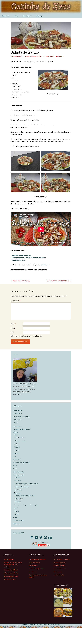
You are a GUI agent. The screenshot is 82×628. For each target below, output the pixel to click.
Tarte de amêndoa (34, 562)
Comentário (15, 301)
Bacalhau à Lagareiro (10, 579)
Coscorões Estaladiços (11, 576)
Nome (13, 324)
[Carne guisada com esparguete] (67, 602)
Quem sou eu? (27, 16)
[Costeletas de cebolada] (58, 612)
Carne (28, 56)
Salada (52, 56)
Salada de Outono (18, 260)
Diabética (15, 453)
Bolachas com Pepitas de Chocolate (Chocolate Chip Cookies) (13, 565)
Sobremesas (16, 493)
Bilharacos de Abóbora (11, 573)
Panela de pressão (18, 472)
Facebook (44, 265)
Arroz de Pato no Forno (11, 570)
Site (12, 332)
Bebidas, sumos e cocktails (21, 417)
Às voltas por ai (17, 413)
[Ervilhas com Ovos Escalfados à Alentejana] (67, 612)
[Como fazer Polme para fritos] (58, 602)
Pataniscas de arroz (59, 569)
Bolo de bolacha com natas (59, 280)
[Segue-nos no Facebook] (36, 537)
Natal (16, 508)
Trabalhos (16, 517)
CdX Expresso (17, 420)
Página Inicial (6, 16)
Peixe (16, 444)
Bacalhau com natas (20, 280)
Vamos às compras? (19, 520)
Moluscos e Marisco (21, 441)
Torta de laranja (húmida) (36, 569)
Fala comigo (39, 16)
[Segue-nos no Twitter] (41, 537)
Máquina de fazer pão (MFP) (21, 462)
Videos (16, 16)
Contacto (38, 624)
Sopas (17, 450)
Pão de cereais (58, 572)
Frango (47, 56)
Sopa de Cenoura (9, 559)
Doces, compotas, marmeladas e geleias (27, 505)
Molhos (15, 466)
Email (13, 328)
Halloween (18, 481)
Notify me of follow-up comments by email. (27, 336)
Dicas (14, 456)
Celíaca (15, 423)
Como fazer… (17, 426)
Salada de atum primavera (21, 255)
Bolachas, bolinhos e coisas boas (25, 495)
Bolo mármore (33, 566)
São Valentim (18, 490)
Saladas (39, 56)
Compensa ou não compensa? (22, 429)
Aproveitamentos (18, 410)
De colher (17, 502)
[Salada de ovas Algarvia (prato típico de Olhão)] (67, 593)
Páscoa (17, 511)
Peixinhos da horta (59, 566)
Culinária (33, 56)
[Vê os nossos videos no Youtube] (50, 537)
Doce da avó (32, 572)
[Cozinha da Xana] (41, 7)
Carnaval (17, 477)
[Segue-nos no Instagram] (32, 537)
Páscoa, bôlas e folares (22, 487)
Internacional (16, 459)
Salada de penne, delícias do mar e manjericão (28, 258)
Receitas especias (18, 475)
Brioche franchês (59, 575)
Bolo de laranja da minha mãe (37, 559)
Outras (15, 469)
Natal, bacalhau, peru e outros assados (26, 484)
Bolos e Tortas (19, 499)
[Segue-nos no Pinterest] (45, 537)
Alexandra (60, 56)
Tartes (17, 514)
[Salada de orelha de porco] (58, 593)
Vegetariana (16, 523)
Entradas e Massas (20, 438)
